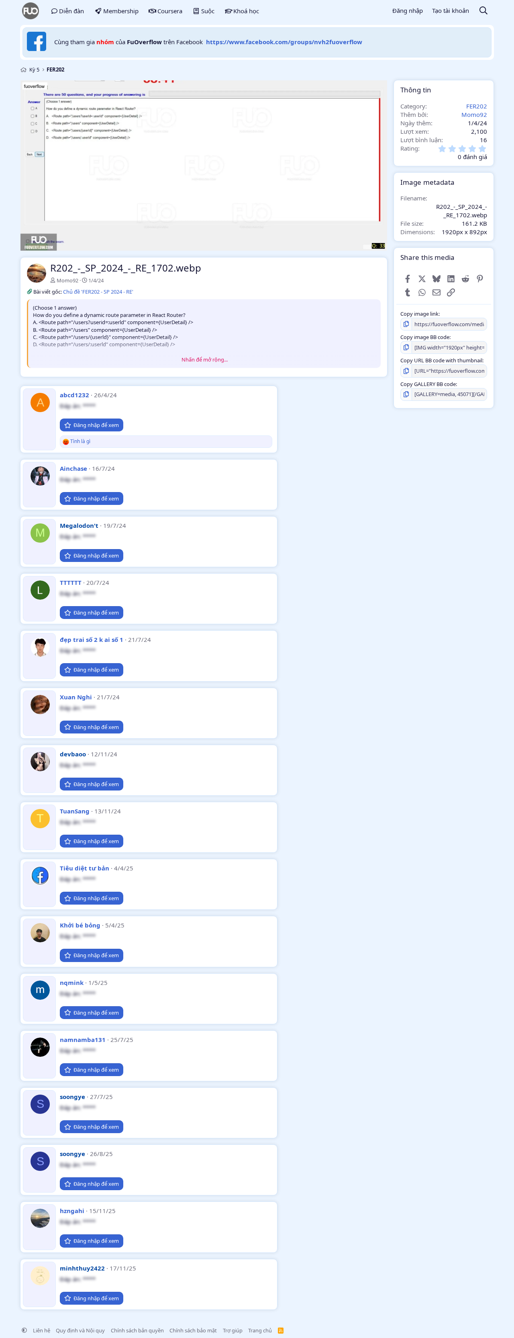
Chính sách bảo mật (193, 1330)
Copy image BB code (424, 337)
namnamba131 (83, 1040)
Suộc (207, 11)
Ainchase (73, 468)
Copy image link (419, 313)
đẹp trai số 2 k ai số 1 (91, 639)
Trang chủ (260, 1330)
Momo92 (67, 280)
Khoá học (246, 11)
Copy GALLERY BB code (428, 383)
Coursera (169, 11)
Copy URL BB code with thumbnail (441, 360)
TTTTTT (71, 582)
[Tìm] (483, 11)
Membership (121, 11)
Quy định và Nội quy (80, 1330)
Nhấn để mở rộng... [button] (205, 359)
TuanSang (75, 811)
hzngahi (72, 1211)
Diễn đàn (71, 11)
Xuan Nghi (76, 697)
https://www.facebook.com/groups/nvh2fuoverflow (284, 42)
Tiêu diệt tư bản (84, 868)
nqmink (72, 982)
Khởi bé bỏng (80, 925)
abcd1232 (74, 395)
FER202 (476, 106)
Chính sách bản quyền (137, 1330)
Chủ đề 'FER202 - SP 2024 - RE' (98, 291)
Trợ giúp (233, 1330)
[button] (24, 1330)
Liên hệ (41, 1330)
